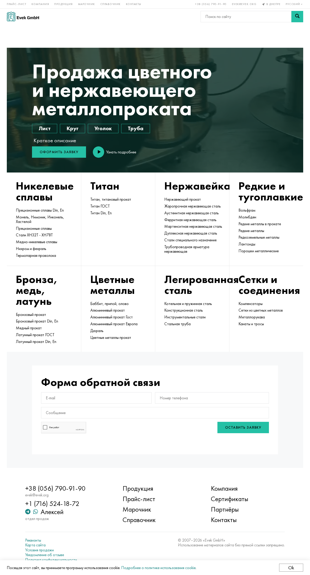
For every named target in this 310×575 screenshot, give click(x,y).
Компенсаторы (251, 303)
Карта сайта (35, 545)
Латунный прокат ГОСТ (35, 334)
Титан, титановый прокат (110, 199)
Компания (40, 4)
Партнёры (225, 509)
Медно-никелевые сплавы (36, 242)
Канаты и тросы (251, 324)
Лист (45, 128)
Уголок (103, 128)
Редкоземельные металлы (259, 237)
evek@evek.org (244, 4)
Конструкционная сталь (183, 310)
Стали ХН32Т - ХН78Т (34, 235)
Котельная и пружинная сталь (188, 303)
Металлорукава (252, 317)
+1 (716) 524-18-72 (52, 504)
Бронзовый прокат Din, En (37, 321)
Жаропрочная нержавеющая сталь (192, 206)
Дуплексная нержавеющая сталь (190, 233)
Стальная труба (177, 324)
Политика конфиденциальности (51, 559)
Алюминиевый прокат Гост (111, 317)
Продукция (63, 4)
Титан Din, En (101, 213)
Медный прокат (29, 328)
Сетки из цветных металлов (261, 310)
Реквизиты (33, 540)
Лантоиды (247, 244)
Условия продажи (39, 550)
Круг (72, 128)
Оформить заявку (59, 152)
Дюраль (96, 330)
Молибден (247, 217)
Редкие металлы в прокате (260, 224)
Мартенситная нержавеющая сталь (193, 226)
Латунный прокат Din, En (36, 341)
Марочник (86, 4)
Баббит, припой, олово (109, 303)
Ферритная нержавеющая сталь (190, 220)
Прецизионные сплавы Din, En (40, 210)
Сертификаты (229, 499)
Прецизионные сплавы (34, 228)
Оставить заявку (243, 427)
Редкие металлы (251, 230)
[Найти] (297, 16)
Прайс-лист (16, 4)
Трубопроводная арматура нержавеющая (186, 249)
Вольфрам (247, 210)
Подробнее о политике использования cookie (158, 567)
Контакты (133, 4)
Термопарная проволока (36, 255)
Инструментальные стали (185, 317)
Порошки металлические (259, 251)
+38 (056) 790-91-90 (211, 4)
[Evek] (23, 16)
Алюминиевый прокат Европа (114, 324)
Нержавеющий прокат (182, 199)
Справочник (110, 4)
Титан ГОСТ (100, 206)
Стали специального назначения (190, 240)
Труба (135, 128)
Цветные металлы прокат (110, 337)
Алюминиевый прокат (107, 310)
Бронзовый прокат (31, 314)
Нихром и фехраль (31, 248)
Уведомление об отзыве (44, 554)
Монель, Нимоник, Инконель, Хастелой (40, 219)
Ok (291, 567)
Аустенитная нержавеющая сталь (191, 213)
